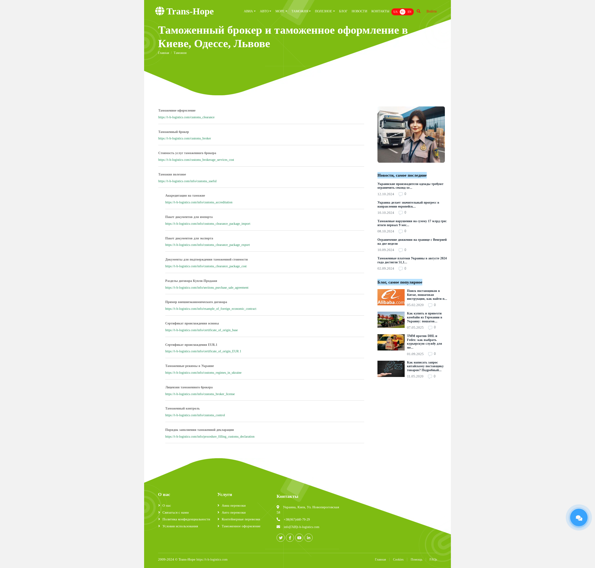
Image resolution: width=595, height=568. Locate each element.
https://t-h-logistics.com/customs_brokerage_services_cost (196, 160)
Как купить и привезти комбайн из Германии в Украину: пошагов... (424, 317)
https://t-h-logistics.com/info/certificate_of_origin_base (201, 330)
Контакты (380, 11)
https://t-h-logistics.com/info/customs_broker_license (200, 394)
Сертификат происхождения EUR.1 (191, 345)
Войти (431, 11)
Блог (343, 11)
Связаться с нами (175, 512)
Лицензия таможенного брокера (189, 387)
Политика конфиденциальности (186, 519)
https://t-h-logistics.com (212, 559)
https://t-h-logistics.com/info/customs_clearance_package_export (207, 245)
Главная (380, 559)
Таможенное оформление (176, 110)
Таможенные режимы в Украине (189, 366)
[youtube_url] (299, 538)
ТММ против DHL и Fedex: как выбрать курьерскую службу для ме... (424, 341)
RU (403, 11)
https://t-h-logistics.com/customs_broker (184, 138)
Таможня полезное (172, 174)
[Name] (418, 11)
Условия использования (180, 526)
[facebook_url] (290, 538)
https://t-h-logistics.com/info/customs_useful (187, 181)
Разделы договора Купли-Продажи (191, 281)
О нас (166, 505)
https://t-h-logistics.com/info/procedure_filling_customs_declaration (210, 436)
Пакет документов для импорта (189, 217)
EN (409, 11)
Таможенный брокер (173, 132)
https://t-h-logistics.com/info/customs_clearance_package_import (207, 223)
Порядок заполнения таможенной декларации (199, 430)
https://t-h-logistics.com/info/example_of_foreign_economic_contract (210, 308)
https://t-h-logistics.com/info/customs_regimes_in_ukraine (203, 372)
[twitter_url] (281, 538)
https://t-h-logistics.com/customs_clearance (186, 117)
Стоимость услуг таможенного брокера (187, 153)
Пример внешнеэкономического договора (196, 302)
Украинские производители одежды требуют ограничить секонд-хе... (410, 186)
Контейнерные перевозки (241, 519)
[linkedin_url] (308, 538)
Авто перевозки (234, 512)
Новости (359, 11)
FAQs (433, 559)
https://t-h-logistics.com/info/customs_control (195, 415)
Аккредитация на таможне (185, 195)
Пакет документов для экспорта (189, 238)
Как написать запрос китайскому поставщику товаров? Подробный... (425, 366)
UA (395, 11)
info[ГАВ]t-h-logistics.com (301, 527)
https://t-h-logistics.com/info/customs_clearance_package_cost (206, 266)
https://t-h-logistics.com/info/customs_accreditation (198, 202)
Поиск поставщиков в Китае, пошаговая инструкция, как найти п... (427, 295)
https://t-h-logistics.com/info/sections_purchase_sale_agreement (206, 287)
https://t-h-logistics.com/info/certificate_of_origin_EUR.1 (203, 351)
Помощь (416, 559)
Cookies (398, 559)
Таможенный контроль (182, 408)
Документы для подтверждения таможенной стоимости (206, 259)
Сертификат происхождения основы (192, 323)
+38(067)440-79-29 (297, 519)
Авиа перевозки (234, 505)
